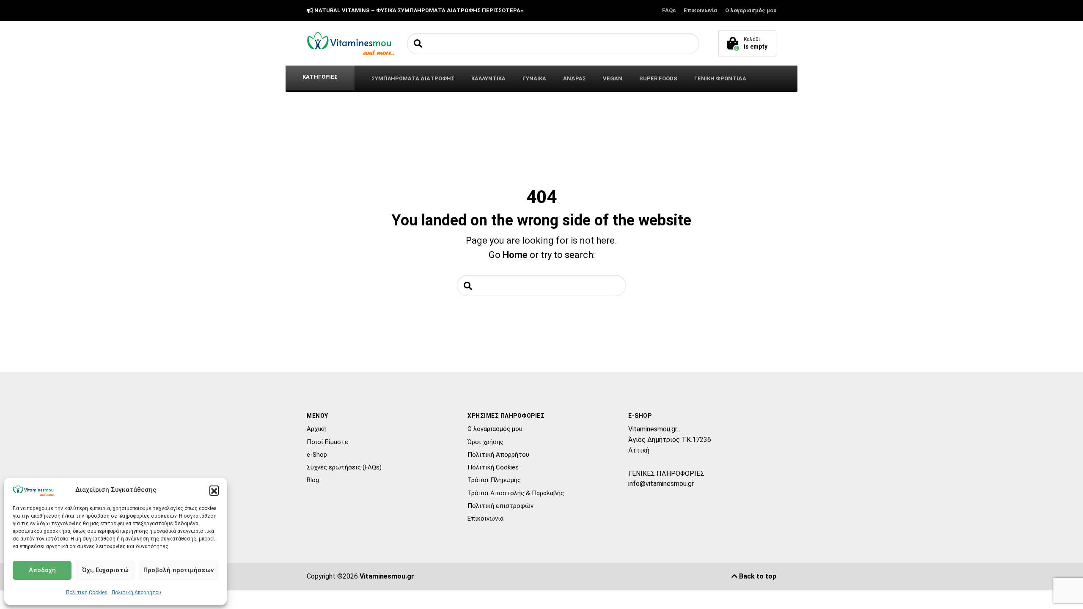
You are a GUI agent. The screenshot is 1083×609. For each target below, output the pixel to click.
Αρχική (317, 429)
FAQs (669, 10)
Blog (313, 480)
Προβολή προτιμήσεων (178, 570)
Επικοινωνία (700, 10)
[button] (214, 490)
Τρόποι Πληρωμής (494, 480)
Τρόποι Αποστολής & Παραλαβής (515, 493)
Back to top (756, 576)
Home (515, 255)
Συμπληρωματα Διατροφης (412, 78)
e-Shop (317, 454)
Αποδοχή (42, 570)
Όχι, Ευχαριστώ (105, 570)
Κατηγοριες (320, 77)
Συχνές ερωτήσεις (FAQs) (344, 467)
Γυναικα (534, 78)
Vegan (612, 78)
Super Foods (658, 78)
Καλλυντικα (488, 78)
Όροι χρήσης (485, 442)
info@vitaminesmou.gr (661, 484)
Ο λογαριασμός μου (750, 10)
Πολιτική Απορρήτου (136, 592)
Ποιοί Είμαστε (327, 442)
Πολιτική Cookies (86, 592)
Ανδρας (574, 78)
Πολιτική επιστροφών (500, 506)
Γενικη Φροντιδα (720, 78)
